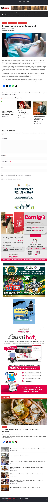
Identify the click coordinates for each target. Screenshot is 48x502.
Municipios (23, 12)
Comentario (4, 138)
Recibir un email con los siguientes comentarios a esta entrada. (16, 175)
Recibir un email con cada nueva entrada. (10, 179)
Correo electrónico (6, 161)
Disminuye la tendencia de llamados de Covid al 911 (23, 113)
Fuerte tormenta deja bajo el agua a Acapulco (19, 455)
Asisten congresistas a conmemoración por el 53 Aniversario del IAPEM (25, 487)
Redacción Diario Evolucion (15, 434)
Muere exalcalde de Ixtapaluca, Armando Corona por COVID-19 (39, 119)
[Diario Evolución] (2, 14)
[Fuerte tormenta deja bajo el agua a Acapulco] (5, 456)
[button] (28, 16)
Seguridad (25, 23)
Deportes (30, 12)
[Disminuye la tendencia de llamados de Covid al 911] (24, 101)
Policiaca (17, 15)
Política (16, 12)
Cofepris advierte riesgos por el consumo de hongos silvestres (20, 430)
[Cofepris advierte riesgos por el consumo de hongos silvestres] (24, 412)
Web (2, 167)
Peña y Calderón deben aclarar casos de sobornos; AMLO (8, 112)
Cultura (36, 12)
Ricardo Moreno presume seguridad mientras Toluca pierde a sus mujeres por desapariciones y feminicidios (26, 481)
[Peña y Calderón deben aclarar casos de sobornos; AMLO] (8, 101)
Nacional (10, 12)
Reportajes (10, 15)
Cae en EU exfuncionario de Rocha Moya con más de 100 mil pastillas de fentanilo (27, 461)
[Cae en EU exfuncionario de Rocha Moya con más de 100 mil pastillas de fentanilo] (5, 462)
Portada (19, 23)
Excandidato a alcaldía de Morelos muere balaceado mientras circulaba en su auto (27, 448)
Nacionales (10, 23)
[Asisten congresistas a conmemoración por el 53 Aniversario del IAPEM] (5, 488)
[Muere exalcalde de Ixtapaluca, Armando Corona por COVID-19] (40, 101)
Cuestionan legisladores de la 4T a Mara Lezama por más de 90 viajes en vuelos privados (27, 468)
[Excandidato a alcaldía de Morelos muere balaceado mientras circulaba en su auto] (5, 449)
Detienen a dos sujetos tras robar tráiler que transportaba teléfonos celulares (12, 93)
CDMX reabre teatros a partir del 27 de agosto (35, 92)
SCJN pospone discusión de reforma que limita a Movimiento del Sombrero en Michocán (26, 474)
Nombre (3, 155)
